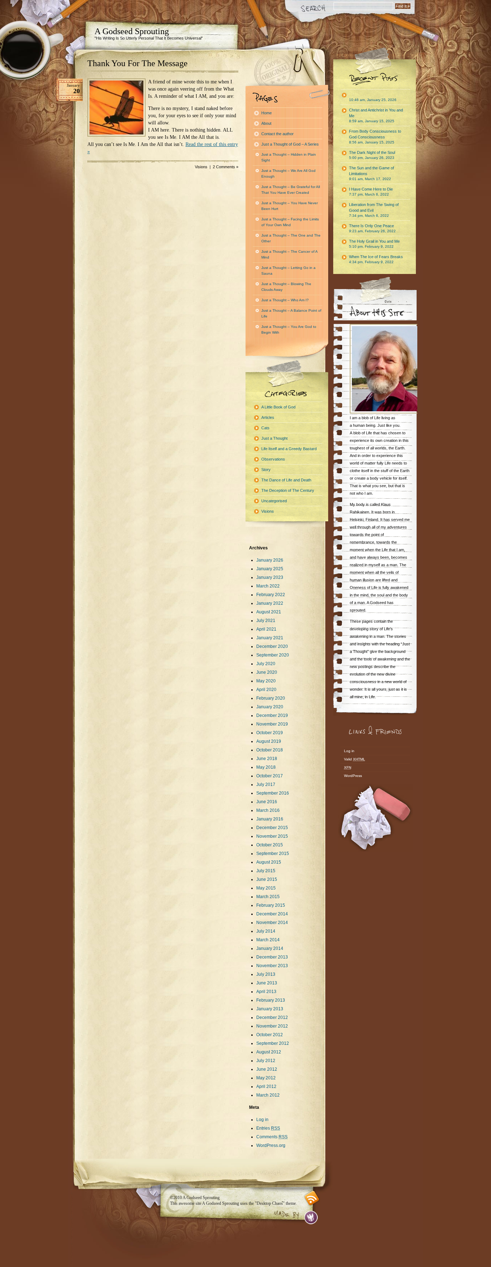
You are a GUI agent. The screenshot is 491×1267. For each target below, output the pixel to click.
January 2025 (269, 568)
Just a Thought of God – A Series (290, 144)
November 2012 (272, 1026)
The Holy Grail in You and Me (374, 243)
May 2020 (266, 680)
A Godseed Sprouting (132, 31)
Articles (267, 417)
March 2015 (268, 896)
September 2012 (272, 1043)
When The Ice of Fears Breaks (376, 259)
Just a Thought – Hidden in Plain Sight (288, 157)
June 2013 (266, 982)
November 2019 (272, 724)
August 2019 (268, 741)
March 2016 (268, 810)
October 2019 (269, 732)
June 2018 (266, 758)
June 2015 (266, 879)
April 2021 (266, 629)
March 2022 (268, 586)
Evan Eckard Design (311, 1217)
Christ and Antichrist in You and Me (376, 115)
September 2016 (272, 793)
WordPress (353, 776)
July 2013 (265, 974)
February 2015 (270, 905)
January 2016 (269, 819)
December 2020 (272, 646)
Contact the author (277, 134)
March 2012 (268, 1095)
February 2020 (270, 698)
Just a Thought (274, 438)
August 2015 (268, 862)
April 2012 (266, 1086)
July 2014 (265, 931)
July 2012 (265, 1060)
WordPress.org (270, 1145)
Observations (273, 459)
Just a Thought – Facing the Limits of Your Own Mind (290, 222)
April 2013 (266, 991)
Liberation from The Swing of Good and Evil (374, 210)
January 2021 (269, 637)
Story (266, 469)
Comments (272, 1136)
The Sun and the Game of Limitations (371, 173)
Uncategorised (274, 501)
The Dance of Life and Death (286, 480)
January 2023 (269, 577)
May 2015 (266, 888)
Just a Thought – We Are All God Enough (288, 173)
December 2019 (272, 715)
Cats (265, 428)
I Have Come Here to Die (371, 191)
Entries (268, 1128)
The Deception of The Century (287, 490)
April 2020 (266, 689)
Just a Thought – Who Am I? (285, 300)
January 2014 (269, 948)
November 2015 (272, 836)
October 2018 (269, 750)
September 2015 (272, 853)
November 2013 (272, 965)
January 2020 (269, 706)
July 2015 (265, 870)
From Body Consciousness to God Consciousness (375, 136)
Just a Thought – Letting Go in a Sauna (288, 270)
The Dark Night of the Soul (372, 155)
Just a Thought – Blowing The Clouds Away (286, 287)
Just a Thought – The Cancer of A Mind (289, 254)
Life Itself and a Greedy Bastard (289, 449)
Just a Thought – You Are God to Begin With (288, 329)
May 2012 (266, 1077)
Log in (262, 1119)
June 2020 (266, 672)
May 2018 (266, 767)
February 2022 (270, 594)
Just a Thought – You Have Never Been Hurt (289, 206)
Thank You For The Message (137, 63)
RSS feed (312, 1198)
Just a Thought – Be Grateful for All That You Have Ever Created (290, 190)
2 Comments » (225, 167)
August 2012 (268, 1052)
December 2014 (272, 913)
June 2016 (266, 801)
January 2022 (269, 603)
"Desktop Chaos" (270, 1203)
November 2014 (272, 922)
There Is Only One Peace (372, 228)
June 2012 (266, 1069)
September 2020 (272, 655)
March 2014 (268, 939)
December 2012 (272, 1017)
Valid (354, 759)
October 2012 (269, 1034)
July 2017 (265, 784)
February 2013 (270, 1000)
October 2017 (269, 775)
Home (266, 113)
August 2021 (268, 611)
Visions (201, 167)
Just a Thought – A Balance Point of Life (291, 313)
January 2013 (269, 1008)
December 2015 (272, 827)
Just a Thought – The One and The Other (291, 238)
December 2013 (272, 957)
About (266, 123)
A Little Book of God (278, 407)
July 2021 (265, 620)
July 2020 (265, 663)
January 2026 (269, 560)
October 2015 (269, 844)
